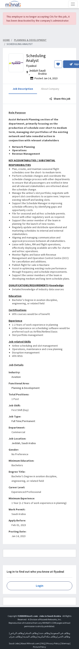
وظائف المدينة (30, 636)
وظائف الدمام (31, 633)
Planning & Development (26, 388)
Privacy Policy (53, 643)
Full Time (16, 421)
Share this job (61, 98)
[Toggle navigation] (73, 4)
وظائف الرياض (17, 633)
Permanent (28, 421)
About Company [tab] (50, 88)
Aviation (16, 377)
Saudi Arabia (28, 443)
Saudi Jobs (14, 643)
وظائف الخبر (64, 636)
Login (39, 585)
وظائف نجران (15, 636)
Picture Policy (39, 646)
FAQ (43, 643)
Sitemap (65, 643)
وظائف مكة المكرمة (47, 636)
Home (6, 40)
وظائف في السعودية (60, 633)
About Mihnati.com (30, 643)
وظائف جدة (45, 633)
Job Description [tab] (23, 88)
